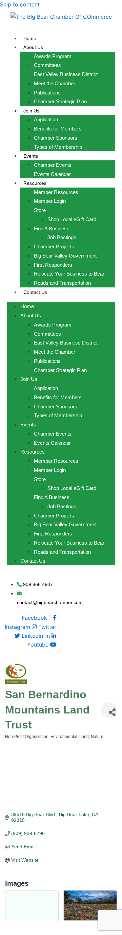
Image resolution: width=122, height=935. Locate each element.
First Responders (53, 265)
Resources (34, 183)
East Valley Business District (66, 74)
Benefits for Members (58, 128)
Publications (47, 92)
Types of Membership (58, 147)
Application (46, 119)
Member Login (50, 201)
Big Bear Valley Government (65, 256)
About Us (33, 47)
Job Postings (61, 237)
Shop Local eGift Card (71, 219)
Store (40, 210)
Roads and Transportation (62, 283)
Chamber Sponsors (55, 138)
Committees (47, 65)
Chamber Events (53, 165)
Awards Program (53, 56)
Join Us (31, 110)
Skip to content (20, 4)
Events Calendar (52, 174)
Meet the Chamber (54, 83)
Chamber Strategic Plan (60, 101)
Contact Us (35, 292)
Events (30, 156)
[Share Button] (109, 710)
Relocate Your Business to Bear (69, 274)
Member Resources (56, 192)
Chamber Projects (54, 246)
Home (29, 38)
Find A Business (51, 228)
